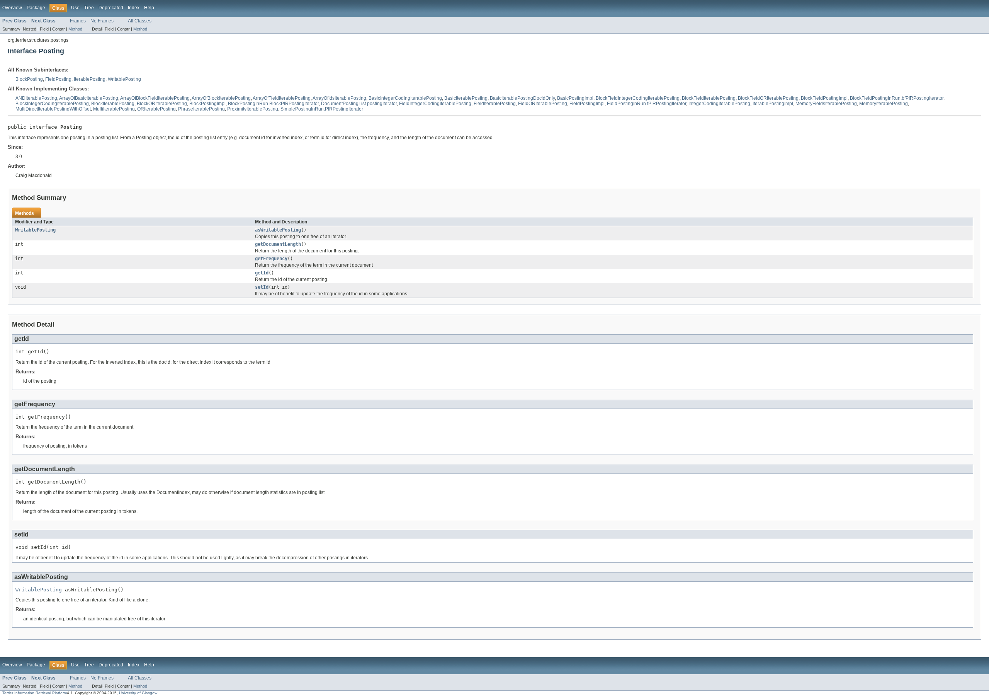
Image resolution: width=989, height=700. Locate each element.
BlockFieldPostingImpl (824, 98)
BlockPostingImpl (207, 103)
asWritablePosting (278, 230)
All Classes (139, 21)
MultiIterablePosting (114, 109)
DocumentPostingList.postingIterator (359, 103)
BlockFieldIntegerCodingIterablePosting (638, 98)
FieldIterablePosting (495, 103)
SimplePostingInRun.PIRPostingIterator (321, 109)
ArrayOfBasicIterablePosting (88, 98)
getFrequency (271, 258)
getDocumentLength (278, 244)
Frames (78, 21)
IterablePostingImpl (773, 103)
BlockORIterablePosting (162, 103)
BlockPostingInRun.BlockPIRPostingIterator (273, 103)
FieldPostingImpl (587, 103)
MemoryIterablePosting (883, 103)
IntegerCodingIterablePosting (719, 103)
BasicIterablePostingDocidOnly (522, 98)
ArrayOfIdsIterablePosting (339, 98)
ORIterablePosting (156, 109)
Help (149, 7)
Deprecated (111, 7)
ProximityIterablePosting (252, 109)
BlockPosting (29, 79)
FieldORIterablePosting (542, 103)
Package (36, 7)
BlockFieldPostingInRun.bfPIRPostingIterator (896, 98)
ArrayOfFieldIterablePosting (282, 98)
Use (75, 7)
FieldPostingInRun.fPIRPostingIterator (646, 103)
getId (261, 273)
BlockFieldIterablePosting (709, 98)
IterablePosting (89, 79)
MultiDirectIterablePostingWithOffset (53, 109)
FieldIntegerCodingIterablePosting (435, 103)
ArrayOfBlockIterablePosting (221, 98)
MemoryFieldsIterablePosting (826, 103)
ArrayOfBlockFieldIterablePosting (155, 98)
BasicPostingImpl (575, 98)
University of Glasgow (138, 693)
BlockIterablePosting (112, 103)
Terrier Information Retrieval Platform (34, 693)
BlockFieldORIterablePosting (768, 98)
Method (75, 29)
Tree (89, 7)
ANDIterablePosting (36, 98)
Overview (12, 7)
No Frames (102, 21)
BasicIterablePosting (466, 98)
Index (133, 7)
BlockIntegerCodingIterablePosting (52, 103)
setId (261, 287)
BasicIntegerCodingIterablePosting (405, 98)
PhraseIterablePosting (201, 109)
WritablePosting (124, 79)
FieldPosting (58, 79)
